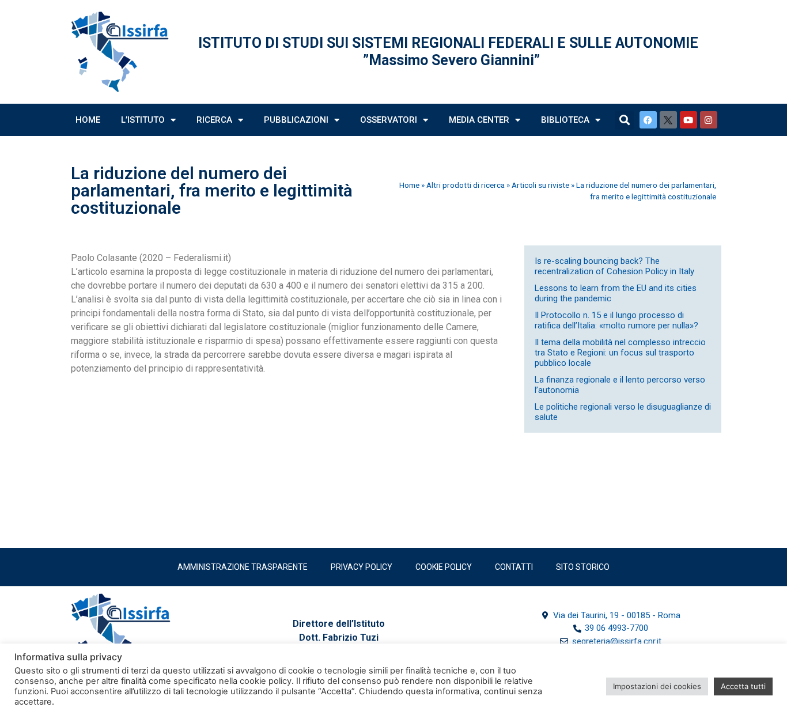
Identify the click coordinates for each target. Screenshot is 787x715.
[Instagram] (708, 119)
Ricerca (214, 120)
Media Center (479, 120)
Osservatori (388, 120)
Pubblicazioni (296, 120)
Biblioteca (565, 120)
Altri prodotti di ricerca (465, 185)
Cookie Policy (443, 567)
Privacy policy (361, 567)
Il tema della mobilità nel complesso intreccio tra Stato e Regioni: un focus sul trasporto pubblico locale (620, 352)
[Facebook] (648, 119)
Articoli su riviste (540, 185)
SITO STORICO (583, 567)
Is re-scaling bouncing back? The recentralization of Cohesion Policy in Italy (614, 266)
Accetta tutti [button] (743, 686)
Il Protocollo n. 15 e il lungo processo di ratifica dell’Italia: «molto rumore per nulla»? (616, 320)
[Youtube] (688, 119)
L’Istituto (143, 120)
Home (87, 120)
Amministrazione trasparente (242, 567)
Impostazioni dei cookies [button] (657, 686)
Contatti (514, 567)
